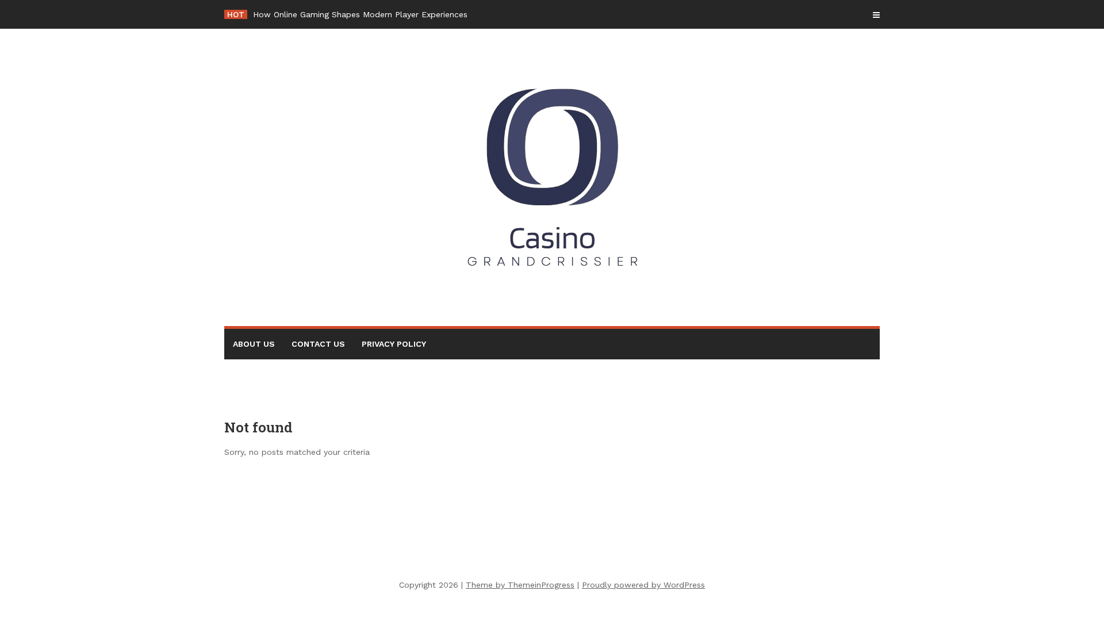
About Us (254, 343)
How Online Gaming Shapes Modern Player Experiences (360, 14)
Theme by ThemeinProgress (520, 584)
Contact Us (318, 343)
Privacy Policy (394, 343)
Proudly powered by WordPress (643, 584)
